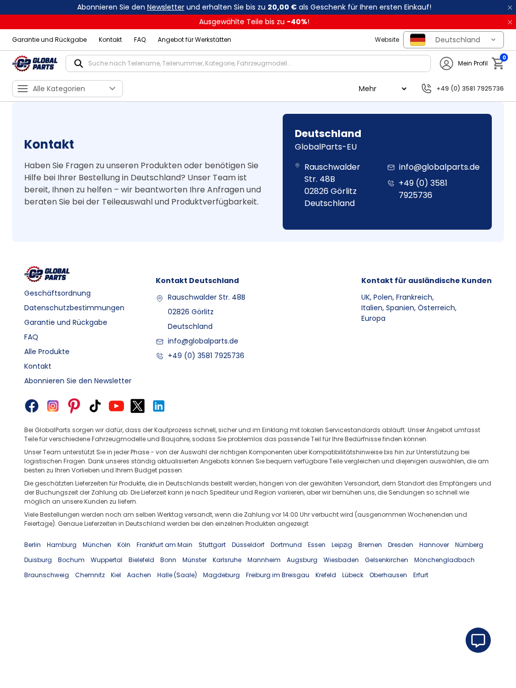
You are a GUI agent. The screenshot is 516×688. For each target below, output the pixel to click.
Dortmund (286, 544)
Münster (194, 560)
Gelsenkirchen (386, 560)
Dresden (400, 544)
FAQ (140, 39)
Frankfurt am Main (164, 544)
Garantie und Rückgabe (49, 39)
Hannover (434, 544)
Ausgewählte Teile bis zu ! (254, 22)
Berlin (32, 544)
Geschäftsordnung (57, 293)
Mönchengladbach (444, 560)
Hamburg (62, 544)
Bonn (168, 560)
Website (387, 39)
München (97, 544)
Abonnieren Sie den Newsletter (78, 381)
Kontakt (110, 39)
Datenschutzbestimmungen (74, 308)
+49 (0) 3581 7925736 (206, 356)
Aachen (139, 575)
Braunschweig (46, 575)
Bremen (370, 544)
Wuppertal (106, 560)
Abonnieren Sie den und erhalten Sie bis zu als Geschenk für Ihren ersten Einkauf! (254, 7)
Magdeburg (221, 575)
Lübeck (352, 575)
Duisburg (38, 560)
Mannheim (264, 560)
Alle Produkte (47, 352)
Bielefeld (141, 560)
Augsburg (302, 560)
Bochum (71, 560)
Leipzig (342, 544)
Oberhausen (388, 575)
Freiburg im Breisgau (277, 575)
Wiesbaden (341, 560)
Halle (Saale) (177, 575)
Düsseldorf (248, 544)
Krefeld (325, 575)
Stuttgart (212, 544)
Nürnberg (469, 544)
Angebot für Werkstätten (194, 39)
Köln (124, 544)
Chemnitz (90, 575)
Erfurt (420, 575)
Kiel (116, 575)
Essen (317, 544)
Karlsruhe (227, 560)
